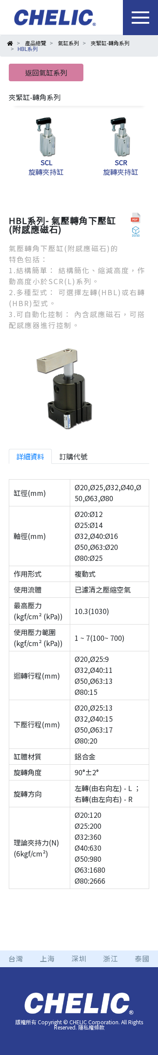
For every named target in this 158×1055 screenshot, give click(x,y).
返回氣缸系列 (46, 72)
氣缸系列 (68, 43)
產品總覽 (35, 43)
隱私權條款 (91, 1027)
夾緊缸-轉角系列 (110, 43)
